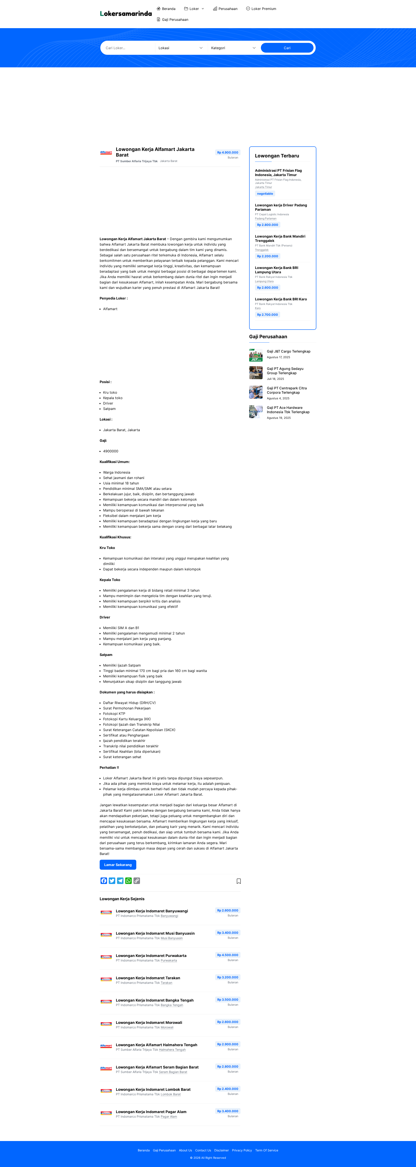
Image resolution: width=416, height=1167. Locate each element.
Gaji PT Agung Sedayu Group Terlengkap (285, 370)
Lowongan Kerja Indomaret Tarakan (148, 978)
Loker (194, 8)
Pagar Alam (169, 1116)
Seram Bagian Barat (173, 1072)
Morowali (167, 1027)
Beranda (169, 8)
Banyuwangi (169, 916)
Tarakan (166, 982)
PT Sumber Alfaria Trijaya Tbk (137, 161)
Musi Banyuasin (172, 938)
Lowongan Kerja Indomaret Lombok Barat (153, 1089)
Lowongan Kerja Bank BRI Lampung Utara (276, 269)
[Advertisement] (208, 103)
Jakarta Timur (263, 187)
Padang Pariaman (265, 218)
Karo (258, 308)
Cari (287, 48)
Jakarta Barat (168, 161)
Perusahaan (228, 8)
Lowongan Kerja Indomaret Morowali (149, 1022)
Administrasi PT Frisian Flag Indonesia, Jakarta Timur (278, 172)
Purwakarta (169, 960)
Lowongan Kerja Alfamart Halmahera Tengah (156, 1045)
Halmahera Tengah (172, 1049)
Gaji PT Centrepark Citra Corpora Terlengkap (287, 390)
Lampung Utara (264, 281)
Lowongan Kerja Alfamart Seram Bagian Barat (157, 1067)
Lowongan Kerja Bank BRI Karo (281, 299)
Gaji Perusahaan (175, 19)
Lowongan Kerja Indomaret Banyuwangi (152, 911)
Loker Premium (264, 8)
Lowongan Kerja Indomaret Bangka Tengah (155, 1000)
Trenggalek (262, 249)
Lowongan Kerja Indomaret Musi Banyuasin (155, 933)
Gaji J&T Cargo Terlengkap (288, 351)
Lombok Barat (171, 1094)
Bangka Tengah (172, 1005)
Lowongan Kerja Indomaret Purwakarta (151, 955)
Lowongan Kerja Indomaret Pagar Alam (151, 1112)
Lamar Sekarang (118, 865)
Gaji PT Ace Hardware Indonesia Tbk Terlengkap (288, 409)
